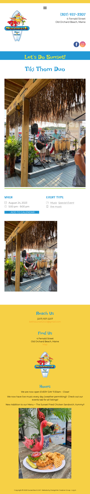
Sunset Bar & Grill (19, 25)
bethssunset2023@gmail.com (45, 321)
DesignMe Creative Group (60, 490)
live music (56, 206)
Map (45, 344)
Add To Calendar (22, 212)
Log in (73, 490)
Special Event (66, 202)
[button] (44, 8)
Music (53, 202)
